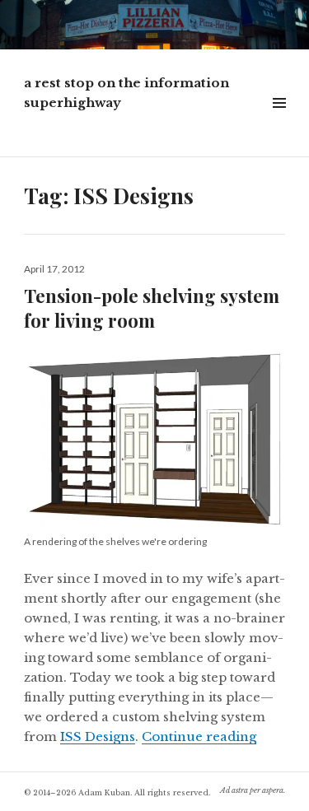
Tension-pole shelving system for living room (151, 308)
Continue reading (199, 736)
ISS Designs (97, 736)
